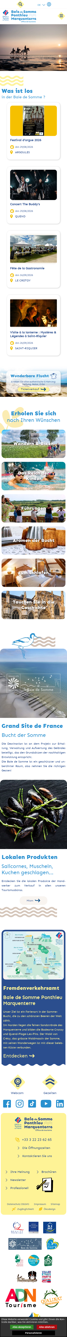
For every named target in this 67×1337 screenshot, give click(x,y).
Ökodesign (49, 1209)
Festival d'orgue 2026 (25, 140)
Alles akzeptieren (21, 1327)
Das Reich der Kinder (33, 475)
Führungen (33, 508)
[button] (30, 67)
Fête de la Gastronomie (27, 268)
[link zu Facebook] (7, 1104)
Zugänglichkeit (25, 1209)
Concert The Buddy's (25, 204)
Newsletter (18, 1180)
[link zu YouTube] (46, 1104)
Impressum (40, 1204)
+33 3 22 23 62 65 (37, 1139)
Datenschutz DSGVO (18, 1204)
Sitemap (55, 1204)
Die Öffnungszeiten (36, 1148)
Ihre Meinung (20, 1172)
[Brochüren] (44, 1185)
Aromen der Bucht (33, 540)
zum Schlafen (33, 572)
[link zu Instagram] (20, 1104)
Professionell (19, 1188)
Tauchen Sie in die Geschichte (33, 604)
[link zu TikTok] (32, 1104)
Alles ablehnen (47, 1327)
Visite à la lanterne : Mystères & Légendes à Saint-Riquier (33, 334)
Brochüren (48, 1172)
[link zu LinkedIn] (60, 1104)
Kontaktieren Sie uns (37, 1156)
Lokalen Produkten (29, 857)
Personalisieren (33, 1333)
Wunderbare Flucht (30, 376)
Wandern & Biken (33, 443)
